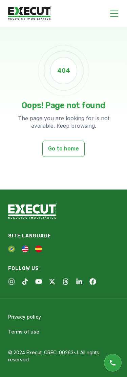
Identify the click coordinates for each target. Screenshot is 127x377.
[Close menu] (114, 13)
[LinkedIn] (79, 281)
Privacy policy (24, 317)
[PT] (11, 249)
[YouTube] (38, 281)
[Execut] (29, 13)
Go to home (63, 148)
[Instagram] (11, 281)
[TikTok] (25, 281)
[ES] (38, 249)
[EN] (25, 249)
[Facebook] (92, 281)
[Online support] (113, 363)
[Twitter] (52, 281)
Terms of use (23, 332)
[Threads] (65, 281)
